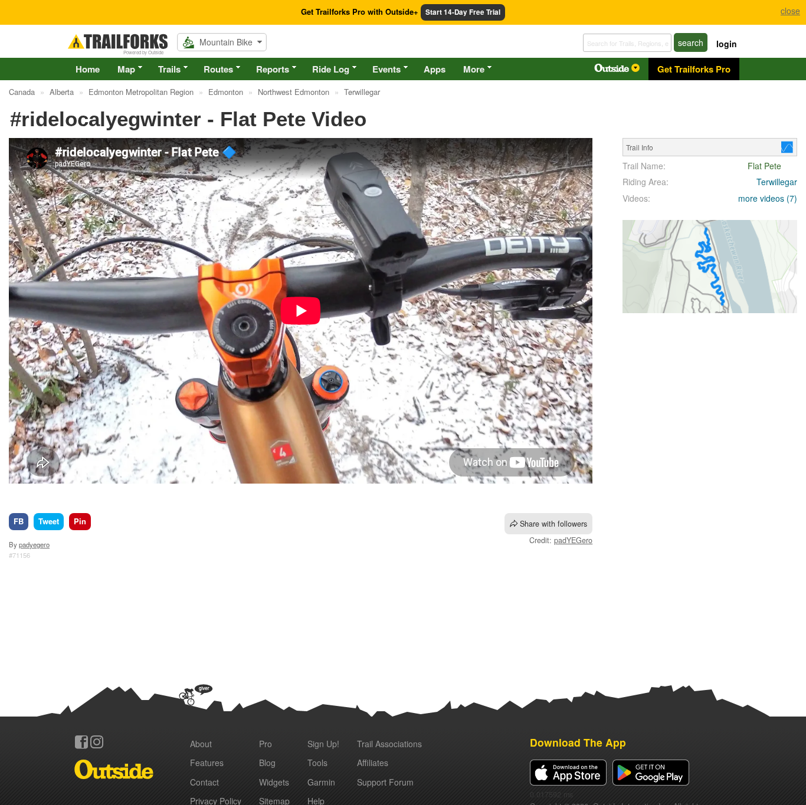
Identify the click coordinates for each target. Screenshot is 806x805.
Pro (265, 744)
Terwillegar (776, 182)
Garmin (321, 782)
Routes (218, 69)
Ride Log (330, 69)
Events (386, 69)
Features (207, 762)
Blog (267, 762)
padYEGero (573, 540)
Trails (169, 69)
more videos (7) (767, 198)
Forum (385, 782)
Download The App (578, 742)
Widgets (274, 782)
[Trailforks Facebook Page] (81, 741)
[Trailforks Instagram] (96, 741)
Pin (80, 521)
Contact (204, 782)
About (201, 744)
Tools (317, 762)
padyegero (34, 544)
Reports (272, 69)
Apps (434, 69)
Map (126, 69)
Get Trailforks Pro (693, 69)
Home (88, 69)
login (726, 44)
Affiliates (372, 762)
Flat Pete (764, 166)
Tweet (48, 521)
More (473, 69)
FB (19, 521)
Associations (389, 744)
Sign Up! (323, 744)
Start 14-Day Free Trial (462, 12)
